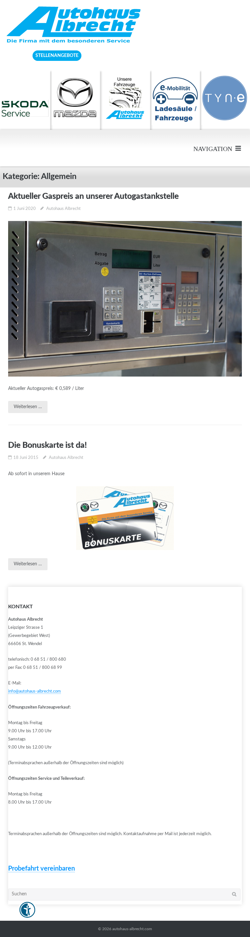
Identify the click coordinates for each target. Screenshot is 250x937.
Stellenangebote (56, 55)
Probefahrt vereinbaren (41, 868)
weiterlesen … (28, 407)
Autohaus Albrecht (63, 209)
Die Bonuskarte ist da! (47, 445)
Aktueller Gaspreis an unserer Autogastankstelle (93, 196)
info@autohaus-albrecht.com (34, 691)
